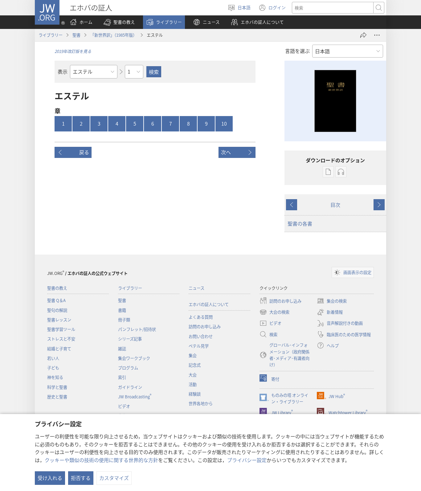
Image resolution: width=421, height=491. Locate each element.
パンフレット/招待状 (137, 329)
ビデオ (124, 406)
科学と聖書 (57, 387)
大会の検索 (274, 312)
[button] (119, 22)
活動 (193, 384)
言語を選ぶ (297, 50)
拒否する (81, 477)
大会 (193, 375)
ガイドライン (130, 387)
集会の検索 (332, 301)
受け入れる (50, 477)
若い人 (53, 358)
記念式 (195, 365)
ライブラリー (51, 35)
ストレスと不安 (61, 339)
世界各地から (201, 403)
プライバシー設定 (247, 460)
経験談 (195, 394)
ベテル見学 (199, 346)
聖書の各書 (300, 223)
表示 (62, 71)
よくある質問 (201, 317)
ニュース (196, 288)
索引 (122, 377)
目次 (335, 204)
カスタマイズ (114, 477)
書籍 (122, 310)
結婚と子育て (59, 349)
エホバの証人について (209, 304)
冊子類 (124, 320)
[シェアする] (363, 35)
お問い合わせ (201, 336)
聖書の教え (57, 288)
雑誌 (122, 349)
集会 (193, 355)
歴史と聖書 (57, 397)
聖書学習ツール (61, 329)
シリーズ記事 (130, 339)
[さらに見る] (376, 35)
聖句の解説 (57, 310)
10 (224, 123)
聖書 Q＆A (56, 300)
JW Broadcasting (134, 397)
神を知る (55, 377)
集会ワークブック (134, 358)
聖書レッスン (59, 320)
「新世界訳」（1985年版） (113, 35)
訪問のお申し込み (205, 326)
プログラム (128, 368)
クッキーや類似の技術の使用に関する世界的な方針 (101, 460)
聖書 (76, 35)
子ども (53, 368)
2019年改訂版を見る (73, 51)
